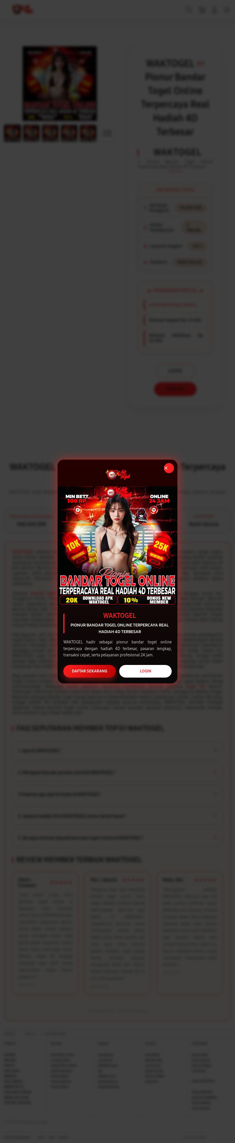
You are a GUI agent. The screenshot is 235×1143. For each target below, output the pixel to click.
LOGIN (145, 671)
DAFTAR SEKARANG (89, 671)
